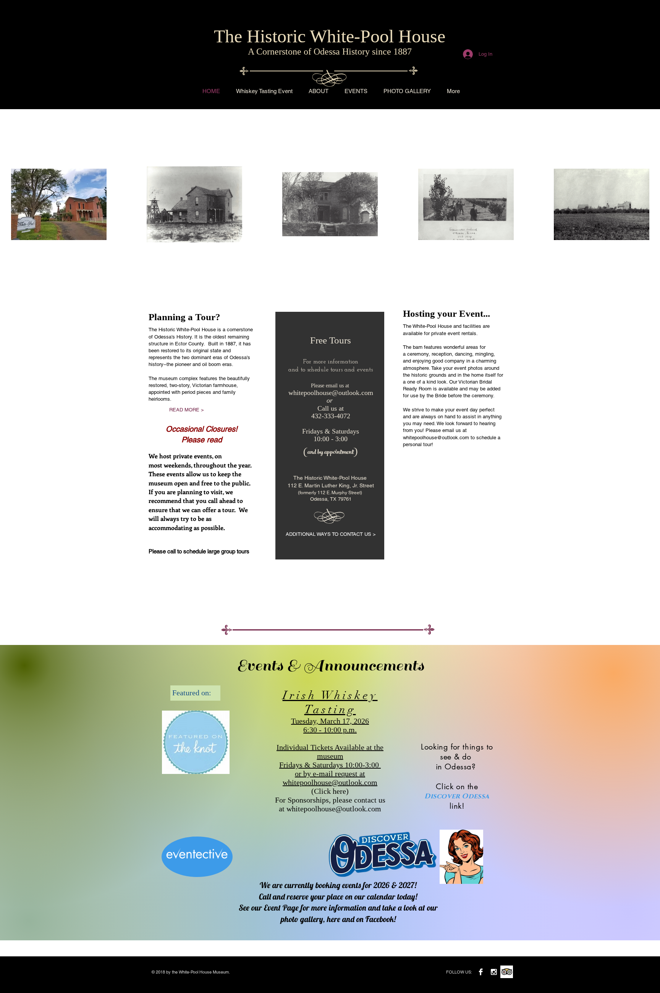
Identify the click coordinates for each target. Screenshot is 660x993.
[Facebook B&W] (480, 972)
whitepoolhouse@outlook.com (330, 393)
